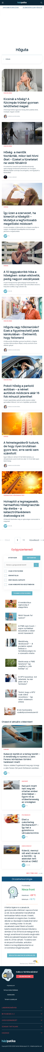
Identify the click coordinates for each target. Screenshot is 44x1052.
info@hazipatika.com (36, 1046)
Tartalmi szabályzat (11, 999)
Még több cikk (32, 873)
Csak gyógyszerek (15, 571)
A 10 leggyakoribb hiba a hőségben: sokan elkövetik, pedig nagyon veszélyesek (22, 275)
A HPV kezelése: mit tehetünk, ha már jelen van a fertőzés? (27, 680)
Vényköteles (13, 575)
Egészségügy (27, 846)
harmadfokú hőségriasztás (14, 495)
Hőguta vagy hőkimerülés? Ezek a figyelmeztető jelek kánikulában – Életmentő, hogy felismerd (21, 332)
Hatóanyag (31, 558)
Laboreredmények (9, 1007)
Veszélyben (8, 93)
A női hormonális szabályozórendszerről (27, 711)
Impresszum (11, 985)
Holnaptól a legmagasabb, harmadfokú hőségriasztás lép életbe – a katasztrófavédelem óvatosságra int (21, 508)
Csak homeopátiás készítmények (21, 584)
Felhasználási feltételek (11, 990)
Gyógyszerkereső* (9, 1020)
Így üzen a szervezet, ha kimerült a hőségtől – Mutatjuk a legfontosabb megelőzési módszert (20, 218)
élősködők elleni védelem (33, 7)
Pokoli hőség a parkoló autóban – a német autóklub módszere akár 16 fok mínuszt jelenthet (21, 391)
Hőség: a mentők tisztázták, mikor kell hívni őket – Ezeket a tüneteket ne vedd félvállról (21, 157)
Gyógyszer (12, 558)
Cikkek (7, 59)
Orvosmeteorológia (11, 7)
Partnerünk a (24, 964)
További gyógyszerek (22, 593)
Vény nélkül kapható (16, 580)
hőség (6, 207)
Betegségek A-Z (8, 1014)
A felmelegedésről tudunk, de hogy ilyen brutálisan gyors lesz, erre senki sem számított (21, 448)
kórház (6, 749)
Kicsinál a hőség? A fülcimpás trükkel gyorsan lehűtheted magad (21, 102)
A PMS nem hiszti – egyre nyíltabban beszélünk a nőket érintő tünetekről (27, 629)
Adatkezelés (11, 995)
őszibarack (26, 815)
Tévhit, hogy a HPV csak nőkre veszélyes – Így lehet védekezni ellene (26, 697)
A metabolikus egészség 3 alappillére (24, 604)
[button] (22, 1007)
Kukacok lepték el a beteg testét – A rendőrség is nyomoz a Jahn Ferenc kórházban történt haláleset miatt (22, 758)
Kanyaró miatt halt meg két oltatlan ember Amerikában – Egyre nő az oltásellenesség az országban (30, 793)
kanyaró (25, 781)
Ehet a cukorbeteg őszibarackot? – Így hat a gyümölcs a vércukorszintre (30, 826)
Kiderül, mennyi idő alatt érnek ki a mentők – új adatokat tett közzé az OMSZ (31, 856)
